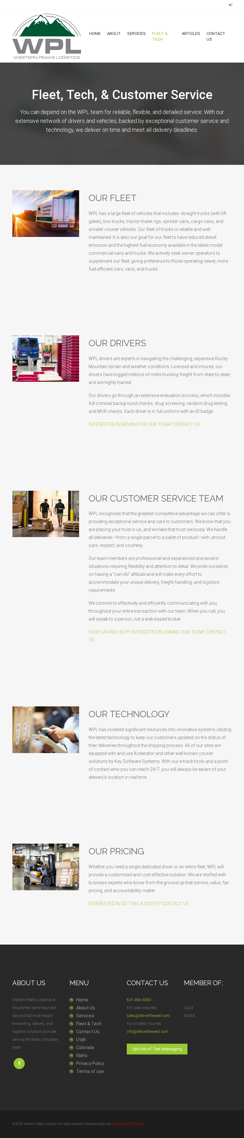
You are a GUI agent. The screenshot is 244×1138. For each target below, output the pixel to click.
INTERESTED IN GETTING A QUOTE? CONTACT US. (139, 903)
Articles (191, 33)
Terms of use (90, 1071)
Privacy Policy (90, 1063)
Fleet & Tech (160, 36)
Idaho (81, 1055)
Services (136, 33)
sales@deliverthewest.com (148, 1015)
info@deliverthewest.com (147, 1031)
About (114, 33)
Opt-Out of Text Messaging (157, 1049)
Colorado (85, 1047)
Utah (81, 1039)
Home (95, 33)
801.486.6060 (139, 1000)
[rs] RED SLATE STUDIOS (127, 1124)
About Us (85, 1007)
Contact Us (216, 36)
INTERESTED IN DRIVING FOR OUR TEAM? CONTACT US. (145, 424)
